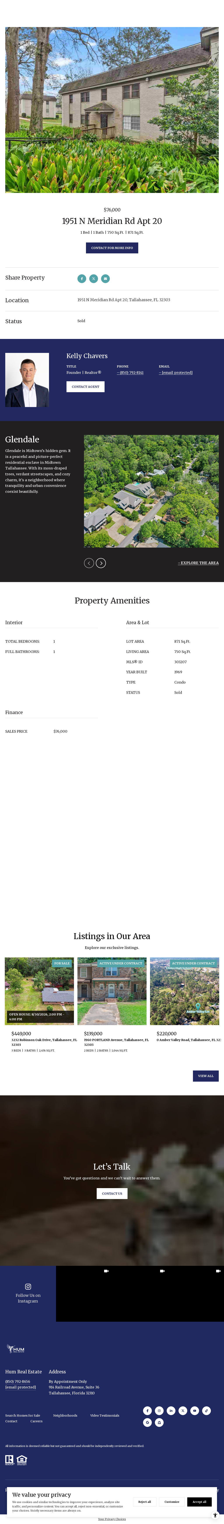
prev (89, 563)
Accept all (199, 1501)
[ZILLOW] (159, 1422)
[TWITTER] (182, 1410)
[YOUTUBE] (194, 1410)
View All (206, 1076)
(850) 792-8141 (132, 372)
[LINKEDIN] (171, 1410)
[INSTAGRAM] (159, 1410)
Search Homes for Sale (22, 1415)
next (101, 563)
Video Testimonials (104, 1415)
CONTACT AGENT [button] (85, 387)
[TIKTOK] (206, 1410)
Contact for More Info (112, 248)
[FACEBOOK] (147, 1410)
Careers (36, 1421)
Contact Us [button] (112, 1194)
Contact (11, 1421)
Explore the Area (200, 563)
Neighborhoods (65, 1415)
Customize (171, 1501)
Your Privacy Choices (112, 1519)
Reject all (144, 1501)
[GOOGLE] (147, 1422)
